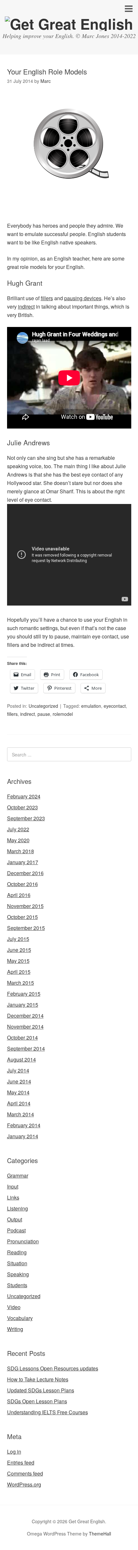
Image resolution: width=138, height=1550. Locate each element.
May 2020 (18, 840)
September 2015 (26, 928)
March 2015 (20, 982)
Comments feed (25, 1473)
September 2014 (26, 1048)
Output (14, 1219)
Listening (17, 1208)
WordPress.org (24, 1484)
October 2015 (22, 917)
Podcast (16, 1230)
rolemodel (63, 714)
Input (12, 1186)
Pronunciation (23, 1241)
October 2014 (22, 1037)
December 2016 (25, 873)
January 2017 (22, 862)
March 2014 (20, 1114)
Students (17, 1285)
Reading (17, 1252)
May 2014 (18, 1092)
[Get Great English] (69, 23)
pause (44, 714)
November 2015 (25, 906)
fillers (47, 298)
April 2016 (18, 895)
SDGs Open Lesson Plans (37, 1401)
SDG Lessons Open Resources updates (52, 1368)
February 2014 (23, 1125)
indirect (26, 306)
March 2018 (20, 851)
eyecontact (115, 706)
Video (14, 1307)
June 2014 (19, 1081)
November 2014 (25, 1026)
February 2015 (23, 993)
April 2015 (18, 971)
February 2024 (23, 796)
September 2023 (26, 818)
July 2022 (18, 829)
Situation (17, 1263)
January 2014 (22, 1136)
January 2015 (22, 1004)
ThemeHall (100, 1533)
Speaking (18, 1274)
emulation (91, 706)
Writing (15, 1329)
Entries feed (20, 1462)
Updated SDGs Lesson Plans (40, 1390)
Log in (14, 1451)
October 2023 (22, 807)
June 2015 (19, 949)
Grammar (17, 1175)
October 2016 (22, 884)
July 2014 (18, 1070)
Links (13, 1197)
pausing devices (82, 298)
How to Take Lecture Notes (37, 1379)
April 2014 (18, 1103)
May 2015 (18, 960)
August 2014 (21, 1059)
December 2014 (25, 1015)
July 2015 (18, 939)
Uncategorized (43, 706)
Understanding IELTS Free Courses (47, 1412)
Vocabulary (20, 1318)
